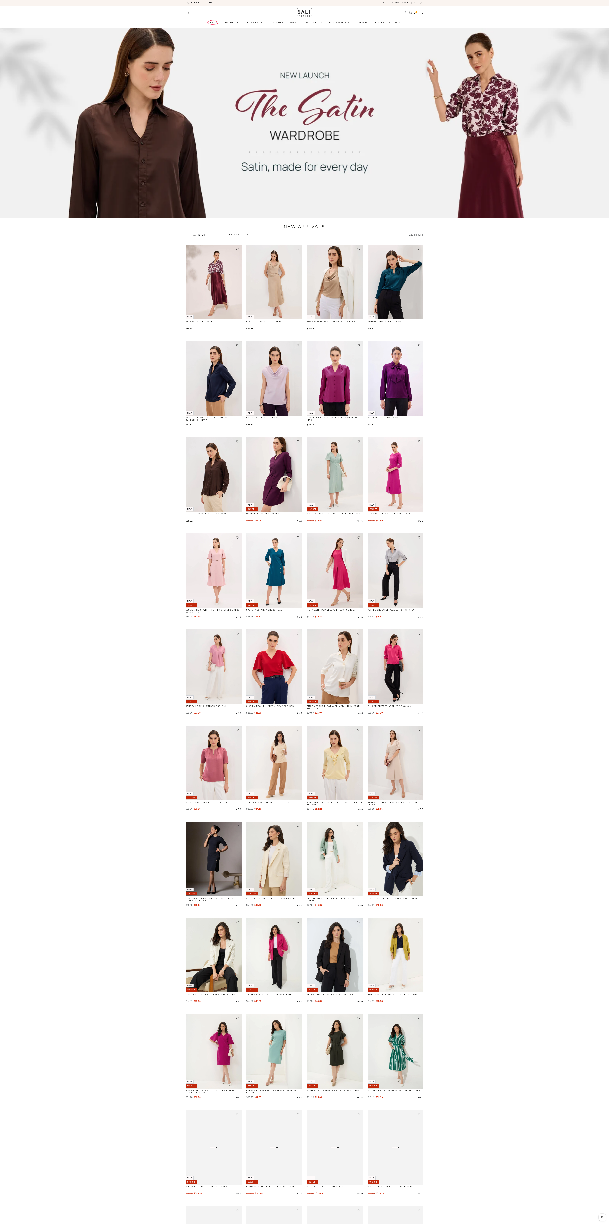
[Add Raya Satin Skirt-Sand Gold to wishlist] (298, 249)
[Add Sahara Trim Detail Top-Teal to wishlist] (419, 249)
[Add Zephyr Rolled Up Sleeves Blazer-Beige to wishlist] (298, 826)
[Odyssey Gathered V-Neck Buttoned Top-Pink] (335, 378)
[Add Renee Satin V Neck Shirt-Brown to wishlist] (237, 441)
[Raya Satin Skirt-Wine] (214, 282)
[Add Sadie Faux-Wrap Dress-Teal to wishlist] (298, 537)
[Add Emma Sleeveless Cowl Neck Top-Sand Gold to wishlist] (358, 249)
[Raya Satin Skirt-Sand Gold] (274, 282)
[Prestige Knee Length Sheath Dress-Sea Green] (274, 1051)
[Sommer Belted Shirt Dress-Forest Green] (396, 1051)
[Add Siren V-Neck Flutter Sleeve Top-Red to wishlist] (298, 633)
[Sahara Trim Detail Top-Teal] (396, 282)
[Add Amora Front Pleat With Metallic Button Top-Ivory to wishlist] (358, 633)
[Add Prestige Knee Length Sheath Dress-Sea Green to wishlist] (298, 1018)
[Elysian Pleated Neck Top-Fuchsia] (396, 666)
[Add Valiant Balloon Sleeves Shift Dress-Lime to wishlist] (358, 1210)
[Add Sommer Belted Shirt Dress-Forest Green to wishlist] (419, 1018)
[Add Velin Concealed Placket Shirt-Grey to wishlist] (419, 537)
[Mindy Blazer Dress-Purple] (274, 474)
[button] (187, 12)
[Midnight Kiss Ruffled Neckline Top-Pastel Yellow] (335, 763)
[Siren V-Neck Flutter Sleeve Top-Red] (274, 666)
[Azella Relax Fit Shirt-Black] (335, 1147)
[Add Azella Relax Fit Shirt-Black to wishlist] (358, 1114)
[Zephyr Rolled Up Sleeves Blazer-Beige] (274, 859)
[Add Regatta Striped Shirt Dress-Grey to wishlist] (298, 1210)
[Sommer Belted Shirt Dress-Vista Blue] (274, 1147)
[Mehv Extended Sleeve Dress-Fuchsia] (335, 570)
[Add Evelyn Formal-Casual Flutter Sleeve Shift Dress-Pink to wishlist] (237, 1018)
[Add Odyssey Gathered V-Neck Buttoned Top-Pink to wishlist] (358, 345)
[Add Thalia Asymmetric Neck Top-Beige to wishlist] (298, 729)
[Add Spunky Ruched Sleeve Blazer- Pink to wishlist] (298, 922)
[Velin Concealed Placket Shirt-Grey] (396, 570)
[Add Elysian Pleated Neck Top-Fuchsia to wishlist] (419, 633)
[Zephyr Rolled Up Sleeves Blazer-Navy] (396, 859)
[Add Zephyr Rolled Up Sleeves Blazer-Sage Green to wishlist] (358, 826)
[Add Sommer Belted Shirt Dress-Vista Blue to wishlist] (298, 1114)
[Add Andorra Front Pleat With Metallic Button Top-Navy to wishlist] (237, 345)
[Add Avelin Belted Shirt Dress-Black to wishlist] (237, 1114)
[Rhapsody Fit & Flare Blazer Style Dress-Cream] (396, 763)
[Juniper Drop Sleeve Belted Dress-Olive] (335, 1051)
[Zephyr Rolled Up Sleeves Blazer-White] (214, 955)
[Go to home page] (304, 12)
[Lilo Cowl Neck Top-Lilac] (274, 378)
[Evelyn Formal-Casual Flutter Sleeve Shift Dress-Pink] (214, 1051)
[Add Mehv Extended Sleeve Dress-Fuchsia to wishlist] (358, 537)
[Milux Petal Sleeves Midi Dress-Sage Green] (335, 474)
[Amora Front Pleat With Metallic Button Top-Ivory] (335, 666)
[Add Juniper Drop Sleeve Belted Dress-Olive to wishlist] (358, 1018)
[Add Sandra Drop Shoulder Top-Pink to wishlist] (237, 633)
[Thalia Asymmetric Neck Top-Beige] (274, 763)
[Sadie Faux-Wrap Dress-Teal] (274, 570)
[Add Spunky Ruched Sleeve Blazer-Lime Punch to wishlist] (419, 922)
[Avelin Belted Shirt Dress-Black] (214, 1147)
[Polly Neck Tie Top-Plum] (396, 378)
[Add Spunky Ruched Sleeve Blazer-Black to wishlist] (358, 922)
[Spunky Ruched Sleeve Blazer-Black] (335, 955)
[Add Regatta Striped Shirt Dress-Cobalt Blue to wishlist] (237, 1210)
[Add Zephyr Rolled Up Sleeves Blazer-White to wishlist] (237, 922)
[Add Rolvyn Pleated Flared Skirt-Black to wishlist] (419, 1210)
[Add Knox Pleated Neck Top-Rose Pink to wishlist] (237, 729)
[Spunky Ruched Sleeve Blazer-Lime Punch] (396, 955)
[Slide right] (420, 3)
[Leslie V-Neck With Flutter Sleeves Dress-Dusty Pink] (214, 570)
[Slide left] (188, 3)
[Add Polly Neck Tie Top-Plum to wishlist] (419, 345)
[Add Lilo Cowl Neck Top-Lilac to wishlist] (298, 345)
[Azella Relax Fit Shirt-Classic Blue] (396, 1147)
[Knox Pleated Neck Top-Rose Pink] (214, 763)
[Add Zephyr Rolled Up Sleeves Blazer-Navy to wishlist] (419, 826)
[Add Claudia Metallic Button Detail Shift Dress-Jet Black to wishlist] (237, 826)
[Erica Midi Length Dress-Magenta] (396, 474)
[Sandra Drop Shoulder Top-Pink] (214, 666)
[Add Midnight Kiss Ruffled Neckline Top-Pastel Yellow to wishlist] (358, 729)
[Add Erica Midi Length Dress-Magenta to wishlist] (419, 441)
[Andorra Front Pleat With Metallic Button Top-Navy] (214, 378)
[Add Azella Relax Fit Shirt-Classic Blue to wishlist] (419, 1114)
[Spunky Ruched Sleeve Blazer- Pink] (274, 955)
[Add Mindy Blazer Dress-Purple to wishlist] (298, 441)
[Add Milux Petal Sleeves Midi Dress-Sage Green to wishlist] (358, 441)
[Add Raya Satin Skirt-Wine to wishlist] (237, 249)
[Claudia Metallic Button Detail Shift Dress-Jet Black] (214, 859)
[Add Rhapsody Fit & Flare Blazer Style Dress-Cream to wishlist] (419, 729)
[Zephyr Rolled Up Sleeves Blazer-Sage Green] (335, 859)
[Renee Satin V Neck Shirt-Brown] (214, 474)
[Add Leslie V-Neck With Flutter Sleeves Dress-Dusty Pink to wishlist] (237, 537)
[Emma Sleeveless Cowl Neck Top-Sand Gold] (335, 282)
